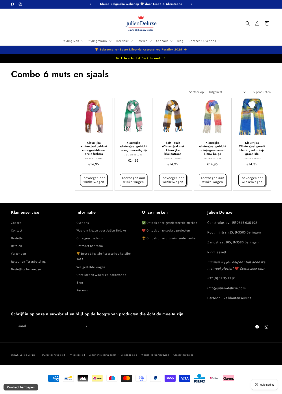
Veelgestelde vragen (90, 267)
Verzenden (18, 254)
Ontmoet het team (89, 246)
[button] (72, 40)
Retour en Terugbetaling (28, 261)
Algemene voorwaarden (103, 354)
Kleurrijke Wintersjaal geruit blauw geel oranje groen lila (252, 148)
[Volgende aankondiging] (191, 4)
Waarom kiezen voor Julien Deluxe (101, 230)
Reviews (82, 290)
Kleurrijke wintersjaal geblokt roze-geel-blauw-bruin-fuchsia (93, 148)
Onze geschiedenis (89, 238)
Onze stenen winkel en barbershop (101, 275)
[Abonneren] (85, 326)
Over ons (82, 223)
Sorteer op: (196, 92)
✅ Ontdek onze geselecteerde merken (169, 223)
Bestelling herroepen (26, 269)
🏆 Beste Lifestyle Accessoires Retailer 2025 (103, 256)
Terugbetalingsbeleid (52, 354)
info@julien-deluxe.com (226, 288)
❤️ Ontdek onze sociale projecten (166, 230)
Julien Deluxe (27, 354)
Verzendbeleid (129, 354)
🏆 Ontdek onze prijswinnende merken (169, 238)
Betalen (16, 246)
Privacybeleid (77, 354)
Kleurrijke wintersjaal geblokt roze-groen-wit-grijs (133, 146)
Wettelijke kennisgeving (155, 354)
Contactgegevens (183, 354)
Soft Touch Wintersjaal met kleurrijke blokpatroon (173, 148)
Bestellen (17, 238)
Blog (79, 282)
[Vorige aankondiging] (90, 4)
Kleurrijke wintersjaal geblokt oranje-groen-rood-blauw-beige (212, 148)
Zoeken (16, 223)
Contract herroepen (21, 387)
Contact (16, 230)
